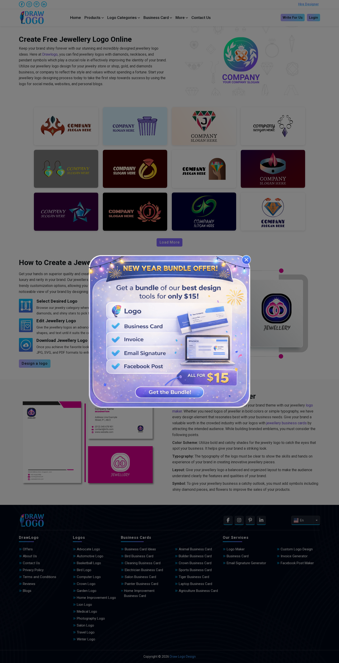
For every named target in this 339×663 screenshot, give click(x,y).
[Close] (246, 259)
